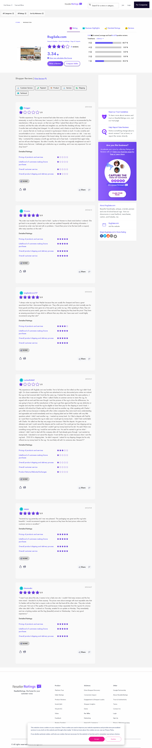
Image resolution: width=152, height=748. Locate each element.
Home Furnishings (64, 41)
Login (115, 713)
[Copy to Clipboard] (115, 236)
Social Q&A (58, 704)
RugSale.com (56, 36)
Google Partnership (119, 690)
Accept (96, 739)
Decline (113, 739)
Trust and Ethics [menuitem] (19, 5)
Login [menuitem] (129, 5)
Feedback (58, 718)
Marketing (87, 718)
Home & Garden (52, 41)
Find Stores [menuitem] (7, 5)
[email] (111, 236)
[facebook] (101, 236)
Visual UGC (58, 709)
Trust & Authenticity (120, 699)
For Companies (141, 5)
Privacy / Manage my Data (121, 723)
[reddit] (108, 236)
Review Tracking (60, 723)
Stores (18, 22)
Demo (86, 709)
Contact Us (117, 709)
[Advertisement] (117, 90)
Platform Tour (59, 690)
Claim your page (117, 194)
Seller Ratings (59, 695)
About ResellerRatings (120, 695)
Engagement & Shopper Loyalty (94, 699)
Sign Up (115, 718)
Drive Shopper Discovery (92, 690)
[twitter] (105, 236)
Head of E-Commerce (91, 723)
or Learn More (119, 154)
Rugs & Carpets (75, 41)
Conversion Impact (90, 695)
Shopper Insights (89, 704)
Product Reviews (60, 699)
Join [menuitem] (123, 5)
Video (57, 713)
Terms (115, 704)
